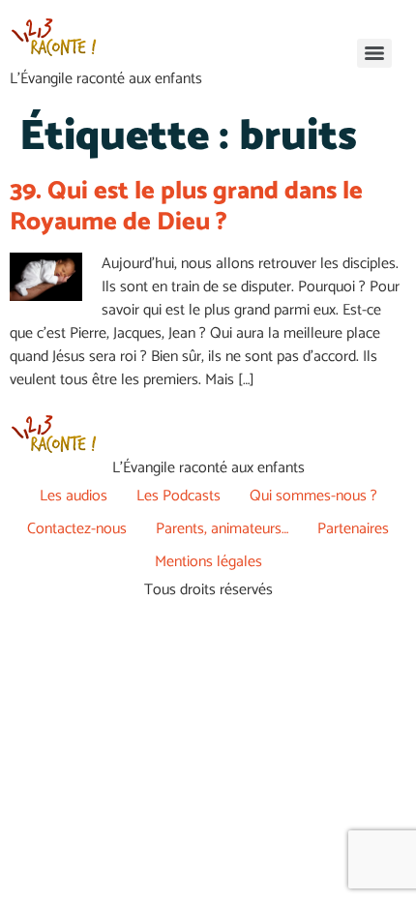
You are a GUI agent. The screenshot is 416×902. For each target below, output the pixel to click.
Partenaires (353, 529)
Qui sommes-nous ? (313, 496)
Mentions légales (208, 562)
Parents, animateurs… (222, 529)
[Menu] (374, 53)
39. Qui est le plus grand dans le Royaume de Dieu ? (186, 206)
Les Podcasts (178, 496)
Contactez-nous (77, 529)
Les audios (73, 496)
